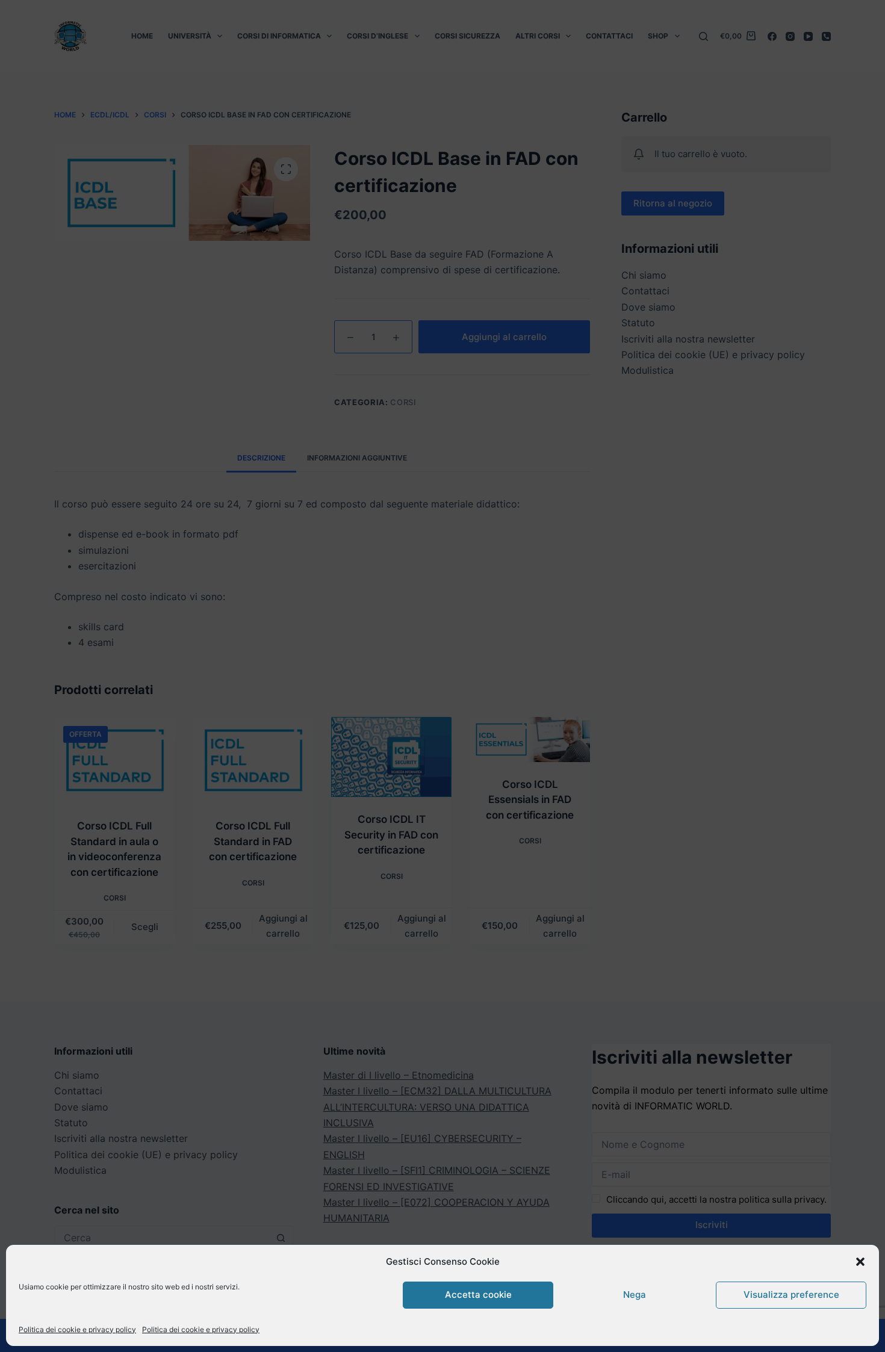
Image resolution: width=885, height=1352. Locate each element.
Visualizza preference (791, 1294)
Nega (634, 1294)
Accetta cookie (478, 1294)
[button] (860, 1262)
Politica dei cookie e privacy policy (77, 1329)
